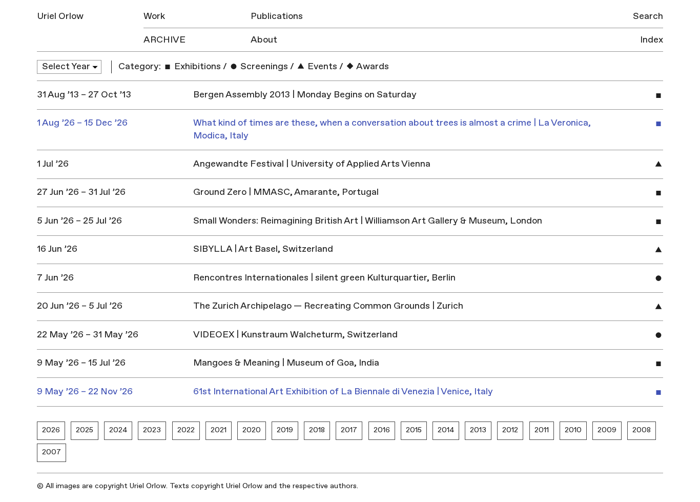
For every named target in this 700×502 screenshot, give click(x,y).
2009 (607, 430)
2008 (641, 430)
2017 (349, 430)
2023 (152, 430)
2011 (541, 430)
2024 (118, 430)
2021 (219, 430)
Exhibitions (196, 66)
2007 (51, 452)
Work (154, 16)
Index (651, 40)
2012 (510, 430)
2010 (573, 430)
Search (648, 16)
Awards (372, 66)
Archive (164, 40)
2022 (186, 430)
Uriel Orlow (60, 16)
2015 (414, 430)
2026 (51, 430)
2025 (84, 430)
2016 (382, 430)
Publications (277, 16)
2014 (446, 430)
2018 (317, 430)
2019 (285, 430)
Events (321, 66)
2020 (251, 430)
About (264, 40)
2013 (478, 430)
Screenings (263, 66)
